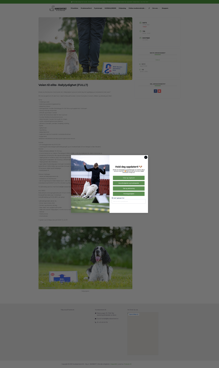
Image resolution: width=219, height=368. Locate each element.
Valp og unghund (129, 178)
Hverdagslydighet (128, 193)
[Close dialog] (145, 157)
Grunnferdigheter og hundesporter (128, 183)
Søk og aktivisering (129, 188)
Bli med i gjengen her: (118, 198)
